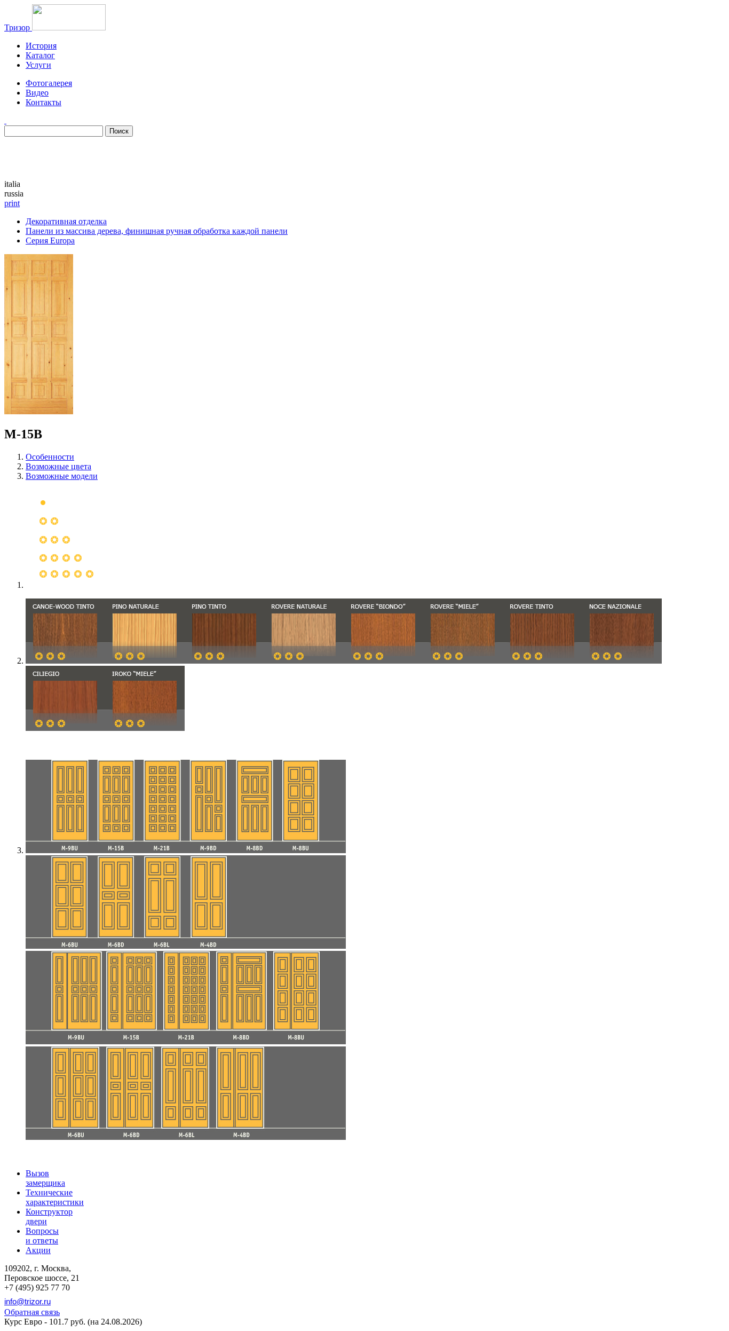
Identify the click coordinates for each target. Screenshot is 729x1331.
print (12, 203)
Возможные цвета (58, 466)
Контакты (43, 102)
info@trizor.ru (27, 1301)
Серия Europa (50, 240)
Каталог (40, 55)
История (41, 45)
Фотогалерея (49, 83)
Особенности (50, 456)
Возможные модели (62, 476)
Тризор (18, 27)
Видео (37, 92)
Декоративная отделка (66, 221)
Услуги (38, 64)
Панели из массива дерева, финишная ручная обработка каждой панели (157, 230)
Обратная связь (32, 1312)
